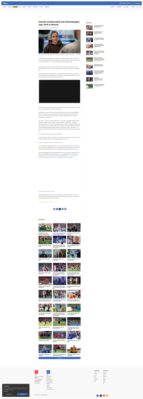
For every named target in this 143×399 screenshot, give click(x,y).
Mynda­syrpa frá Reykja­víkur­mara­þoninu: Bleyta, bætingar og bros (99, 45)
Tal (103, 383)
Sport (95, 375)
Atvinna (104, 375)
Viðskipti (95, 373)
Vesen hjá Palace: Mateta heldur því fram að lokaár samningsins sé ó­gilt (59, 287)
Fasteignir (104, 373)
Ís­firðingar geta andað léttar (44, 340)
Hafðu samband (49, 379)
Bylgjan (104, 379)
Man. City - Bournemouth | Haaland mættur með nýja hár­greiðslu (99, 52)
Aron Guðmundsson (42, 27)
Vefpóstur (48, 386)
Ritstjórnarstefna (49, 380)
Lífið (95, 376)
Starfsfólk (48, 383)
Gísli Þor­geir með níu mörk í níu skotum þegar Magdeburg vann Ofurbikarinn (73, 328)
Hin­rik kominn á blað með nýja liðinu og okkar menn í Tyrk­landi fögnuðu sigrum (59, 314)
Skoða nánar (6, 391)
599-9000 (38, 383)
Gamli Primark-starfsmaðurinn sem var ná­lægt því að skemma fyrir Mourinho (59, 274)
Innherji (104, 372)
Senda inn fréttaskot (50, 389)
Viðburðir (104, 376)
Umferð (48, 385)
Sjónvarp (95, 379)
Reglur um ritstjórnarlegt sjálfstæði (39, 377)
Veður (104, 378)
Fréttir (95, 372)
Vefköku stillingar (9, 394)
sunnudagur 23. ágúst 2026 (126, 3)
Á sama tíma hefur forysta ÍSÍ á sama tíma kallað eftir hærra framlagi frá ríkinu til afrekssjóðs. (58, 156)
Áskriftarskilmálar (50, 382)
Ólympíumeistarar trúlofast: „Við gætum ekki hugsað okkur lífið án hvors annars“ (59, 246)
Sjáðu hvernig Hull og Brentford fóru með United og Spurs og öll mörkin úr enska (73, 274)
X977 (104, 382)
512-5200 (50, 376)
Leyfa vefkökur (22, 394)
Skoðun (95, 378)
